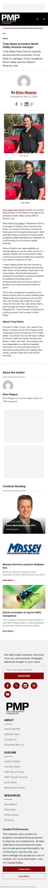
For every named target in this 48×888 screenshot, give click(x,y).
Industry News (12, 766)
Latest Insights (12, 761)
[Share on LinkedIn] (27, 104)
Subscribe (24, 676)
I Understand (24, 869)
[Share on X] (21, 104)
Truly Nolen (19, 223)
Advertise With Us (14, 744)
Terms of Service (18, 887)
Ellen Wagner (26, 92)
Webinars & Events (14, 787)
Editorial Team (12, 734)
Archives (9, 820)
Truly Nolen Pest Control (14, 210)
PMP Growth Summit (15, 777)
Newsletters (10, 804)
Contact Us (10, 739)
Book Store (10, 782)
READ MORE (8, 580)
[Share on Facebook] (16, 104)
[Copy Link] (32, 104)
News (5, 39)
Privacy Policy (5, 887)
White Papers (11, 814)
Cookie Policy (15, 862)
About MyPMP (12, 729)
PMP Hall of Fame (14, 771)
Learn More (24, 876)
